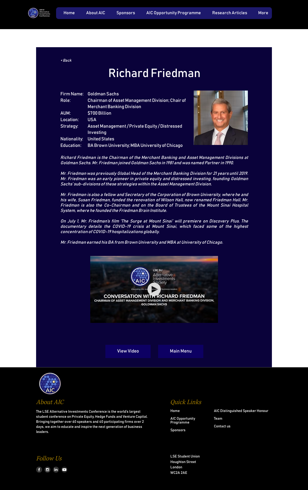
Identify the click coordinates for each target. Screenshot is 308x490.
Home (175, 411)
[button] (93, 13)
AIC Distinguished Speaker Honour (241, 411)
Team (218, 418)
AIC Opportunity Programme (182, 420)
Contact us (222, 426)
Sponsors (178, 430)
